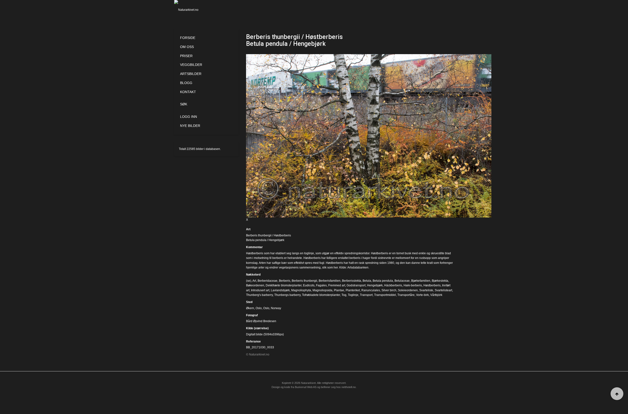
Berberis (284, 280)
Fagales (321, 285)
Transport (366, 295)
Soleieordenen (408, 290)
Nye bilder (190, 126)
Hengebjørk (375, 285)
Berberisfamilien (329, 280)
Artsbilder (190, 74)
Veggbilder (191, 65)
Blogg (186, 83)
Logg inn (188, 117)
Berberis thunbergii (304, 280)
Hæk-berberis (413, 285)
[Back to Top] (617, 393)
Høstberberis (432, 285)
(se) (248, 280)
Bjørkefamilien (420, 280)
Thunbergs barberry (287, 295)
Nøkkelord (253, 274)
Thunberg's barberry (259, 295)
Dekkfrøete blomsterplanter (283, 285)
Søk (183, 104)
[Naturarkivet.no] (194, 10)
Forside (187, 38)
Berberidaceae (267, 280)
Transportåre (406, 295)
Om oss (187, 47)
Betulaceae (402, 280)
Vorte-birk (422, 295)
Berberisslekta (351, 280)
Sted (249, 302)
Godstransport (356, 285)
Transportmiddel (385, 295)
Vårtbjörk (436, 295)
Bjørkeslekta (440, 280)
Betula (367, 280)
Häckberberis (393, 285)
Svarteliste (426, 290)
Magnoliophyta (301, 290)
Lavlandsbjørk (280, 290)
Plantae (339, 290)
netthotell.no (348, 387)
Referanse (253, 341)
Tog (343, 295)
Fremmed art (336, 285)
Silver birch (388, 290)
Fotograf (252, 315)
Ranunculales (370, 290)
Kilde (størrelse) (257, 328)
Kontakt (188, 92)
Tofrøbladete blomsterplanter (321, 295)
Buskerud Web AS (305, 387)
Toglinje (353, 295)
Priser (186, 56)
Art (248, 229)
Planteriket (353, 290)
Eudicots (308, 285)
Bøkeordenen (255, 285)
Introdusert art (260, 290)
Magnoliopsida (322, 290)
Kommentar (254, 247)
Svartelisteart (443, 290)
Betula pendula (383, 280)
